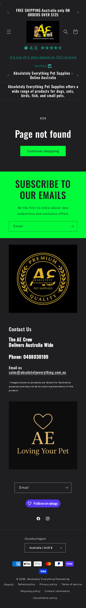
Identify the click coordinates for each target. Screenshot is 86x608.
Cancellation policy (45, 598)
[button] (9, 32)
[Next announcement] (78, 12)
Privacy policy (48, 584)
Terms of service (72, 584)
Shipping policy (31, 591)
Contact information (57, 591)
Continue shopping (43, 151)
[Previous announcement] (8, 12)
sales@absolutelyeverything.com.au (37, 372)
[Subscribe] (72, 226)
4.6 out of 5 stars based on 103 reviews (43, 57)
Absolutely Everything (41, 579)
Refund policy (26, 584)
